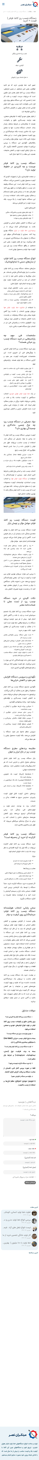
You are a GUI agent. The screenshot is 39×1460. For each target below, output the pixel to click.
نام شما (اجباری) (30, 1157)
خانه (35, 12)
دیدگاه (33, 1115)
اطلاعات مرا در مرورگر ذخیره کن (23, 1177)
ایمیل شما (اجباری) (29, 1167)
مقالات (30, 12)
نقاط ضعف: (31, 1149)
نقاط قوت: (31, 1140)
